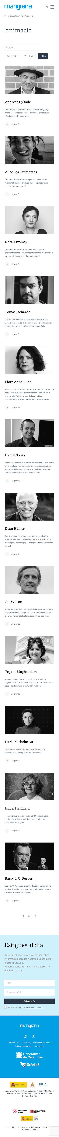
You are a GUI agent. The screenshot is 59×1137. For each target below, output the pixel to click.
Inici (6, 16)
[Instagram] (25, 1036)
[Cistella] (46, 7)
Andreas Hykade (18, 101)
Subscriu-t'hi (29, 1001)
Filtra (43, 56)
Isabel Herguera (17, 808)
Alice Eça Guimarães (21, 171)
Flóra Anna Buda (18, 381)
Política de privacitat (42, 1043)
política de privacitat (34, 1007)
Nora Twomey (16, 241)
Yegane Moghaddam (21, 671)
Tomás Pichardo (17, 311)
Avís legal (26, 1043)
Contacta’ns (13, 1043)
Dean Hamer (15, 528)
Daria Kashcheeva (19, 741)
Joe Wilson (13, 601)
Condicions (39, 1046)
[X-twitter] (33, 1036)
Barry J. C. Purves (19, 878)
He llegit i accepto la (25, 1007)
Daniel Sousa (15, 454)
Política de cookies (23, 1046)
